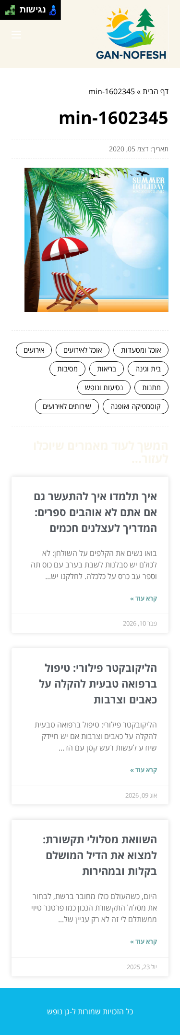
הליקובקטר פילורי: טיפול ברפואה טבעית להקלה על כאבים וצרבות (98, 683)
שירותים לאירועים (67, 406)
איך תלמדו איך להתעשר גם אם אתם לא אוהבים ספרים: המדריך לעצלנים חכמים (95, 512)
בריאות (106, 368)
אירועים (34, 350)
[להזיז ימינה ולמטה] (12, 12)
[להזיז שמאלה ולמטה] (7, 12)
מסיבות (67, 368)
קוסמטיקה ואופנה (135, 406)
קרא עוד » (143, 598)
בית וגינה (148, 368)
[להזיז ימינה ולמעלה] (12, 7)
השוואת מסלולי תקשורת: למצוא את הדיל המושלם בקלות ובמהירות (100, 855)
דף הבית (155, 91)
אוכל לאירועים (82, 350)
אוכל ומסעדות (141, 350)
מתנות (151, 387)
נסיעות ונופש (104, 387)
